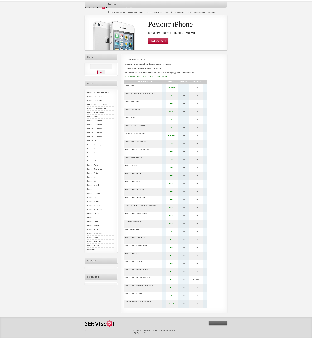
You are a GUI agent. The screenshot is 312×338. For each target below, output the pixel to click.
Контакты (214, 323)
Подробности (158, 41)
